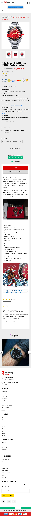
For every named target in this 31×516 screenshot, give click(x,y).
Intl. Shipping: (6, 128)
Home (3, 16)
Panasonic (4, 433)
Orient (3, 424)
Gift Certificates (5, 443)
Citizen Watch (5, 394)
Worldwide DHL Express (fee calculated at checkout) (14, 131)
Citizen (3, 421)
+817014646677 (8, 378)
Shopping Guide (5, 459)
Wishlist (3, 445)
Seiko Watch (17, 16)
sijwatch (16, 335)
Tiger (3, 431)
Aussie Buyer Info (5, 466)
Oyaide (3, 426)
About (3, 461)
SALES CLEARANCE (6, 407)
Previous (3, 35)
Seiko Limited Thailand (6, 17)
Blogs (3, 475)
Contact (3, 463)
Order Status (4, 449)
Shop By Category (10, 16)
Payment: (5, 138)
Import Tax (4, 477)
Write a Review (5, 75)
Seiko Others (24, 16)
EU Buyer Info (5, 468)
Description (15, 168)
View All (3, 410)
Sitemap (3, 452)
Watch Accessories (6, 403)
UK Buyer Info (5, 470)
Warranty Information (15, 172)
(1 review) (11, 73)
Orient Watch (4, 396)
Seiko (3, 417)
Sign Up (7, 447)
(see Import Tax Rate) (16, 105)
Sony (3, 428)
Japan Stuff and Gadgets (7, 405)
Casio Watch (4, 391)
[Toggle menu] (2, 2)
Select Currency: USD (15, 7)
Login (3, 447)
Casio (3, 419)
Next (28, 35)
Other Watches (5, 401)
